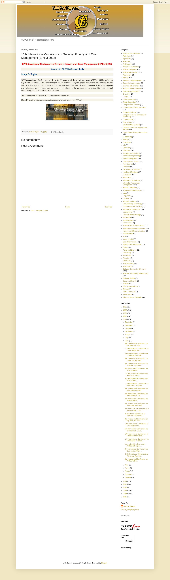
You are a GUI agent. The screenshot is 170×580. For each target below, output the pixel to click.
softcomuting (127, 266)
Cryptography (128, 119)
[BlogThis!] (55, 132)
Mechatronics (128, 212)
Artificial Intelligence (130, 72)
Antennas (126, 61)
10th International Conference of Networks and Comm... (136, 435)
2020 (125, 484)
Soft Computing (128, 264)
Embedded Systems (130, 159)
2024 (125, 313)
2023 (125, 316)
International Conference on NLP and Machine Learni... (137, 410)
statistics (126, 284)
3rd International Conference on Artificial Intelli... (136, 460)
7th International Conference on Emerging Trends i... (136, 375)
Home (67, 207)
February (128, 474)
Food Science (128, 164)
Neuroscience (128, 234)
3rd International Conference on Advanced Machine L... (136, 405)
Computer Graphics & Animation (134, 108)
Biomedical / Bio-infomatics (132, 80)
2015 (125, 497)
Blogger (104, 563)
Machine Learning (129, 201)
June (127, 341)
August (128, 335)
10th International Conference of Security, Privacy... (136, 425)
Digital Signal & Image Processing (135, 132)
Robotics (126, 258)
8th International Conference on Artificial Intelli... (136, 400)
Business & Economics (131, 86)
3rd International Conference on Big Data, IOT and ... (136, 420)
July (126, 338)
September (129, 331)
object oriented (128, 239)
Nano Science (128, 220)
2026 (125, 307)
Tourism (126, 289)
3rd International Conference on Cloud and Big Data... (136, 359)
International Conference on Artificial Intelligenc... (135, 445)
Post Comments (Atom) (39, 211)
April (127, 468)
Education (126, 150)
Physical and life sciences (132, 245)
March (127, 471)
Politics (125, 247)
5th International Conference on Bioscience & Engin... (136, 430)
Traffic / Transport (129, 292)
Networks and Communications (134, 228)
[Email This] (52, 132)
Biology (125, 78)
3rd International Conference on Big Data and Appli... (136, 344)
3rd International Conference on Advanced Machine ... (136, 455)
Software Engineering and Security (135, 274)
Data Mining (127, 122)
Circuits (125, 97)
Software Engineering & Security (134, 269)
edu (124, 145)
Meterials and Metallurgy (132, 215)
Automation (127, 75)
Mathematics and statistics (132, 207)
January (128, 477)
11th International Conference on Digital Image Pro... (136, 349)
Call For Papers (129, 506)
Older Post (108, 207)
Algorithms (127, 59)
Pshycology (127, 253)
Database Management (131, 125)
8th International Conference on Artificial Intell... (136, 379)
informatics (127, 177)
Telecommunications (130, 286)
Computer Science (129, 112)
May (127, 465)
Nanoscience (127, 223)
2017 (125, 491)
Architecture (127, 64)
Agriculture (127, 56)
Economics (127, 142)
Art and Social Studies (131, 67)
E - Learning (127, 137)
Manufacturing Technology (132, 204)
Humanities (127, 175)
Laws (125, 193)
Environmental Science (131, 161)
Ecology (126, 140)
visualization (127, 294)
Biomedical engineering (131, 83)
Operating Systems (130, 242)
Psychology (127, 255)
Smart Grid (127, 261)
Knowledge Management (132, 190)
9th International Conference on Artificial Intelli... (136, 369)
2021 (125, 481)
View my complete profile (130, 510)
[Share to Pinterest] (62, 132)
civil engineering (129, 99)
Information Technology (131, 180)
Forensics (126, 167)
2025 (125, 310)
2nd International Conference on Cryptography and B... (136, 354)
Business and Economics (132, 89)
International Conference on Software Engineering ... (135, 415)
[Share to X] (57, 132)
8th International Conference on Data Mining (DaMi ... (136, 450)
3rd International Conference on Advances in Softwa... (136, 390)
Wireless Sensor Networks (132, 297)
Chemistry (126, 94)
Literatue (126, 198)
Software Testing (129, 278)
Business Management (131, 91)
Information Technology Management (131, 184)
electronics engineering (131, 156)
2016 (125, 494)
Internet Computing (130, 188)
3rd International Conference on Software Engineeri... (136, 364)
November (129, 325)
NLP (124, 236)
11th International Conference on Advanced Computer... (136, 384)
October (128, 328)
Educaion (126, 148)
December (129, 322)
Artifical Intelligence (130, 69)
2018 (125, 487)
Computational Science (131, 105)
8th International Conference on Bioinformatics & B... (136, 395)
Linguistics (127, 196)
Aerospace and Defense (131, 53)
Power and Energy (129, 250)
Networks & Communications (133, 225)
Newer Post (26, 207)
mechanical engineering (131, 209)
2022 (125, 319)
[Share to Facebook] (60, 132)
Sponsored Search (129, 281)
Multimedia (127, 217)
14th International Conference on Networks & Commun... (137, 440)
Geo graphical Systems (131, 169)
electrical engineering (131, 153)
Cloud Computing (129, 102)
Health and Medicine (130, 172)
